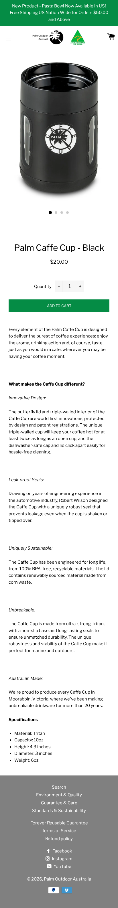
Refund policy (59, 838)
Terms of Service (59, 830)
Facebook (62, 851)
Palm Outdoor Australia (67, 879)
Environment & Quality (59, 795)
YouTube (62, 866)
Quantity (43, 286)
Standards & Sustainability (59, 810)
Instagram (61, 858)
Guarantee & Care (59, 803)
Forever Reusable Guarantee (59, 823)
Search (59, 787)
